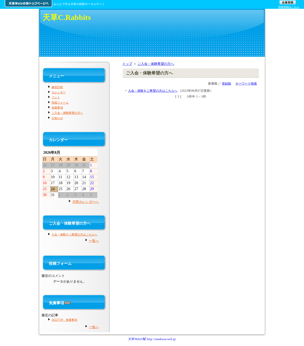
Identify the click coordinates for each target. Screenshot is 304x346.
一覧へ (94, 241)
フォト (56, 97)
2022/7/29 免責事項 (64, 320)
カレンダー (59, 92)
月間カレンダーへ (85, 202)
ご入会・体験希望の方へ (156, 64)
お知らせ (57, 118)
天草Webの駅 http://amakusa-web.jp (152, 339)
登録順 (226, 83)
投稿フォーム (60, 102)
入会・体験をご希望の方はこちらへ (152, 90)
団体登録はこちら (288, 6)
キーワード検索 (246, 83)
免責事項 (57, 107)
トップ (127, 64)
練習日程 (57, 87)
